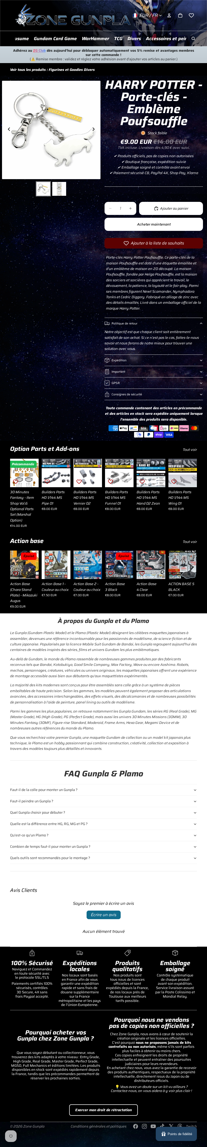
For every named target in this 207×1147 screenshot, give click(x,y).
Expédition (119, 360)
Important (118, 371)
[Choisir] (62, 571)
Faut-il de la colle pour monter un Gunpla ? (43, 790)
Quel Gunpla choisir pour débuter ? (37, 812)
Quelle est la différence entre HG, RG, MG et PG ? (49, 824)
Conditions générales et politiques (98, 1126)
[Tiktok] (162, 1126)
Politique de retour (124, 323)
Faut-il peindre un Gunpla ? (31, 801)
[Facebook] (136, 1126)
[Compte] (169, 15)
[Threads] (180, 1126)
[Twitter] (171, 1126)
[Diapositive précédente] (7, 129)
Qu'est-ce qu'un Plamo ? (29, 835)
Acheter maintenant (154, 224)
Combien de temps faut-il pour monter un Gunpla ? (50, 846)
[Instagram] (144, 1126)
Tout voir (190, 449)
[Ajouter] (31, 479)
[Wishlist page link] (191, 15)
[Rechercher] (193, 38)
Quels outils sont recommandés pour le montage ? (50, 858)
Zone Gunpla (33, 1126)
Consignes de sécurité (127, 394)
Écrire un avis (103, 915)
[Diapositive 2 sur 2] (59, 189)
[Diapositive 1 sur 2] (43, 189)
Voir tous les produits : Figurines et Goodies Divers (52, 69)
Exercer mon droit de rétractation (103, 1110)
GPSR (116, 382)
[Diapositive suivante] (94, 129)
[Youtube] (153, 1126)
